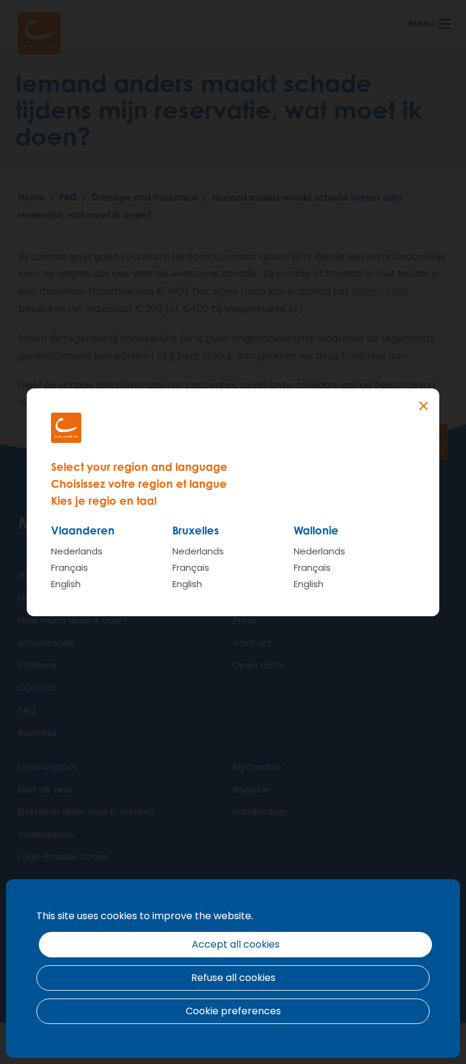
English (66, 583)
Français (69, 567)
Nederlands (77, 551)
